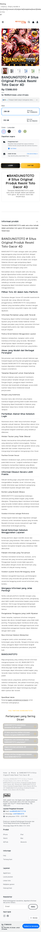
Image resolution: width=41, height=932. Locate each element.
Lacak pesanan (8, 877)
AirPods (5, 842)
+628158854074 (18, 814)
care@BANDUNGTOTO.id (17, 811)
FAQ (4, 855)
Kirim (33, 907)
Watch (5, 838)
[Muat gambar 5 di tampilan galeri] (33, 71)
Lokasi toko (7, 880)
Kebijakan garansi (8, 884)
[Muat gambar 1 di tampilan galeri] (5, 71)
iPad (21, 834)
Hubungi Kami (7, 888)
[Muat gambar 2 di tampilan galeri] (12, 71)
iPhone (13, 773)
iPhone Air (18, 784)
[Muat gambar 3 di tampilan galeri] (19, 71)
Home (5, 773)
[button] (29, 22)
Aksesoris (23, 842)
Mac (21, 838)
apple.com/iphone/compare (18, 700)
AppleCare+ (7, 873)
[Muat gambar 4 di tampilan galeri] (26, 71)
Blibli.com (7, 805)
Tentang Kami (7, 859)
